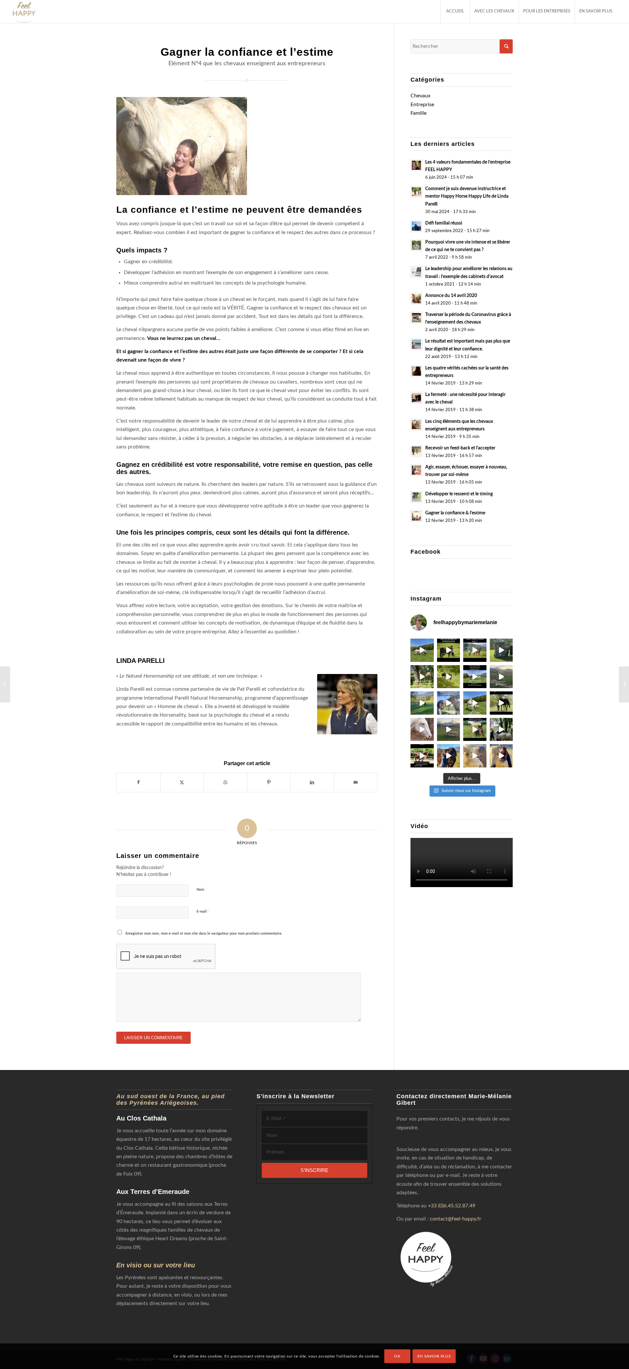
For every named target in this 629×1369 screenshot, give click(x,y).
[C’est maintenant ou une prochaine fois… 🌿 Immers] (501, 676)
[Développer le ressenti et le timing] (624, 684)
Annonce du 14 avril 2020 (451, 295)
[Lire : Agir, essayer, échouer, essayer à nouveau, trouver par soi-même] (416, 470)
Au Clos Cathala (141, 1118)
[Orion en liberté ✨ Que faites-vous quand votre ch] (474, 676)
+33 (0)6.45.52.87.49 (451, 1205)
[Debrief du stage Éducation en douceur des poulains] (501, 729)
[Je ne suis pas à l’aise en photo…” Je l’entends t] (448, 755)
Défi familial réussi (443, 223)
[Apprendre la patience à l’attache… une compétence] (422, 676)
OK (397, 1356)
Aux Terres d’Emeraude (152, 1191)
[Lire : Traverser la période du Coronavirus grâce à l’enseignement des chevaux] (416, 318)
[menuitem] (455, 11)
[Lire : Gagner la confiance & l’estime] (416, 516)
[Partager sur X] (182, 782)
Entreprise (422, 104)
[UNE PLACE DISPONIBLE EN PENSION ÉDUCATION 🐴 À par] (448, 650)
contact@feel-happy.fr (455, 1218)
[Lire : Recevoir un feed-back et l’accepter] (416, 451)
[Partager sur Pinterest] (269, 782)
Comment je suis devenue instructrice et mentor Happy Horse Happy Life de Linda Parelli (466, 196)
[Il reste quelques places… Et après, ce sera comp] (422, 703)
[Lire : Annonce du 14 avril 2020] (416, 299)
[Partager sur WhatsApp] (225, 782)
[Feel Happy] (23, 11)
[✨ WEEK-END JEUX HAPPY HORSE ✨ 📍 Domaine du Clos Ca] (422, 650)
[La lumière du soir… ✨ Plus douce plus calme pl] (448, 729)
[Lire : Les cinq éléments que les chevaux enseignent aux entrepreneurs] (416, 424)
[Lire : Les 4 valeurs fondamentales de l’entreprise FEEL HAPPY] (416, 165)
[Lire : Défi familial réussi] (416, 226)
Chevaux (420, 95)
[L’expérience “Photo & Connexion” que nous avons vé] (474, 650)
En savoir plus (434, 1356)
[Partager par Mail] (355, 782)
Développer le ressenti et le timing (459, 494)
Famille (418, 113)
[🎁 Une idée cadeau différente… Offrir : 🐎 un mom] (422, 729)
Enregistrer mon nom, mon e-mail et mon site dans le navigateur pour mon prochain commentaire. (203, 933)
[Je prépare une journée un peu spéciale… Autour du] (501, 755)
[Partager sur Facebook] (138, 782)
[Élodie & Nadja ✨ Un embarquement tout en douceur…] (501, 650)
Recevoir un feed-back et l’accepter (460, 448)
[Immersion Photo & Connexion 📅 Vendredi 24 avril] (474, 755)
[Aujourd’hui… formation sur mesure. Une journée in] (448, 703)
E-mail (203, 911)
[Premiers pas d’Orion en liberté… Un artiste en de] (474, 703)
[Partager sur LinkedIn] (312, 782)
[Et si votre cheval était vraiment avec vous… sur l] (422, 755)
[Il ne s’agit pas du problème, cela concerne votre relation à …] (5, 684)
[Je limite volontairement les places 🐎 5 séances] (501, 703)
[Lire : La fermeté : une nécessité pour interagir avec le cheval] (416, 398)
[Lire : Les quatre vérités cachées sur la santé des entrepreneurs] (416, 371)
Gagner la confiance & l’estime (455, 513)
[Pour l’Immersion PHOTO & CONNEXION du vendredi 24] (474, 729)
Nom (202, 889)
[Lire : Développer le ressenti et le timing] (416, 497)
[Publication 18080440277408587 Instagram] (448, 676)
